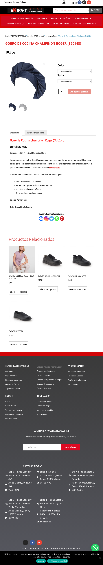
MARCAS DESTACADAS (35, 36)
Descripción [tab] (14, 132)
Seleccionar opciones (18, 291)
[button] (44, 64)
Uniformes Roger (51, 36)
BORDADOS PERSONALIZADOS (84, 24)
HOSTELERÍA (42, 18)
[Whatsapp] (56, 218)
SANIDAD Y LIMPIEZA (83, 18)
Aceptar (41, 561)
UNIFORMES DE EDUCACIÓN (38, 24)
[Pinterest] (62, 218)
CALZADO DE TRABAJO (15, 24)
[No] (99, 558)
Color (61, 65)
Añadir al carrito (79, 91)
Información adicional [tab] (35, 132)
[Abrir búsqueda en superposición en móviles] (77, 10)
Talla (61, 75)
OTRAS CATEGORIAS (61, 24)
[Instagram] (46, 218)
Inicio (7, 36)
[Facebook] (41, 218)
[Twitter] (51, 218)
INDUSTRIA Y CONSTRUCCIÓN (22, 18)
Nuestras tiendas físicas (15, 2)
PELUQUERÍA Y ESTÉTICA (61, 18)
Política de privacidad (57, 561)
